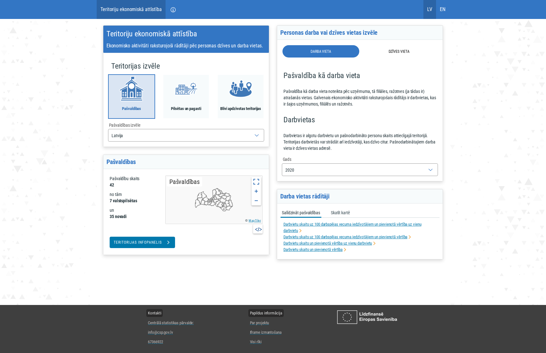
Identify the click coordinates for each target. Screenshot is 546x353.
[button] (173, 9)
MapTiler (255, 220)
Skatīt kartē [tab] (340, 212)
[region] (214, 200)
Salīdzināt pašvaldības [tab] (301, 212)
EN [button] (443, 9)
